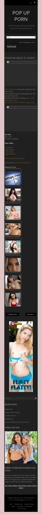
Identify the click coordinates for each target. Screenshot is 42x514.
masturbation (28, 506)
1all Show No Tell (10, 416)
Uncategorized (27, 42)
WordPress (11, 500)
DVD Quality (10, 152)
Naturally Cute (9, 419)
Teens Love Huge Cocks (12, 479)
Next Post (30, 314)
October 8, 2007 (11, 58)
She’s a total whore (11, 89)
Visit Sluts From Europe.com (15, 158)
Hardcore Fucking (28, 504)
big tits (13, 506)
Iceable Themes (29, 500)
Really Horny (9, 409)
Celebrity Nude (18, 504)
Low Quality (9, 147)
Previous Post (13, 314)
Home (20, 42)
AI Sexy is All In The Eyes (12, 412)
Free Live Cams (22, 508)
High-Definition (11, 154)
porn (11, 504)
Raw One (20, 58)
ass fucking (20, 506)
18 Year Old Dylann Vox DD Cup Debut (17, 422)
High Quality (10, 150)
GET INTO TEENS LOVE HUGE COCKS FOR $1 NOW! (21, 487)
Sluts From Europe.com (22, 163)
